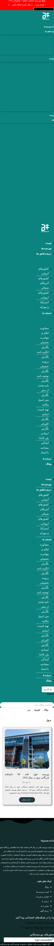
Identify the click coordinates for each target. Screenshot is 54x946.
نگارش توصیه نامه (44, 79)
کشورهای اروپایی (44, 47)
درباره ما (47, 459)
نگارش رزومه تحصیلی (41, 74)
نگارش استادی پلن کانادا (40, 104)
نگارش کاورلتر (46, 99)
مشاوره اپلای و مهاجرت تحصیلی (36, 65)
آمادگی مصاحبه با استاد (41, 108)
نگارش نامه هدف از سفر (40, 84)
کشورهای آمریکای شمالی (39, 42)
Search (50, 693)
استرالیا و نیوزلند (45, 52)
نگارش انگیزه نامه (44, 70)
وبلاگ (48, 464)
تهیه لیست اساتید (44, 94)
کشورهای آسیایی (44, 37)
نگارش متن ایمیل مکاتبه (41, 89)
